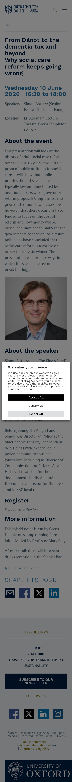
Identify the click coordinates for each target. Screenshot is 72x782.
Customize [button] (36, 406)
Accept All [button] (36, 397)
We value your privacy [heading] (27, 367)
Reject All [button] (36, 414)
